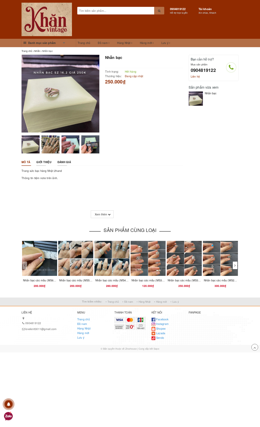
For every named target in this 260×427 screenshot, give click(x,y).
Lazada (160, 333)
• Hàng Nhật (144, 301)
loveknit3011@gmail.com (41, 329)
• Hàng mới (160, 301)
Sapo (156, 348)
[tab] (26, 162)
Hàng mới (146, 43)
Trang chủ (84, 43)
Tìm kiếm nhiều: (92, 301)
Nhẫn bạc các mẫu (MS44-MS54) (115, 280)
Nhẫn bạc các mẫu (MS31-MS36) (188, 280)
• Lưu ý (175, 301)
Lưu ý (165, 43)
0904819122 (178, 9)
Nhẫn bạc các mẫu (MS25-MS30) (224, 280)
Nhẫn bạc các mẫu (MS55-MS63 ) (80, 280)
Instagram (162, 324)
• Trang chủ (112, 301)
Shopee (160, 328)
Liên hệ (195, 76)
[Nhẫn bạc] (196, 98)
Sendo (159, 338)
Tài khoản (205, 9)
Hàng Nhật (124, 43)
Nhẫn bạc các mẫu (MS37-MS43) (152, 280)
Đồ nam (103, 43)
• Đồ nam (127, 301)
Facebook (161, 319)
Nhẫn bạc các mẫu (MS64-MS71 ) (44, 280)
